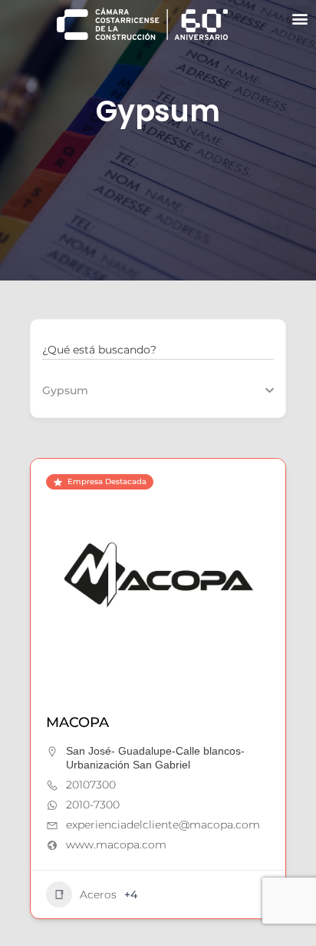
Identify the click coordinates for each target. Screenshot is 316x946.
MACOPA (77, 722)
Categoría (68, 390)
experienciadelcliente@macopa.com (163, 824)
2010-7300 (93, 805)
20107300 (91, 785)
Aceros (98, 894)
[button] (299, 18)
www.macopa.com (116, 844)
